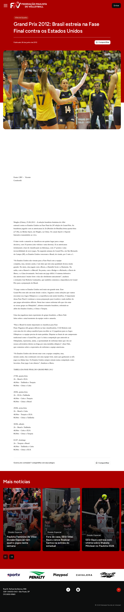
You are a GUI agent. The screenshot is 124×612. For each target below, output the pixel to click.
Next (11, 556)
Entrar (116, 5)
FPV (28, 4)
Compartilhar (103, 42)
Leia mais (22, 519)
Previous (5, 556)
